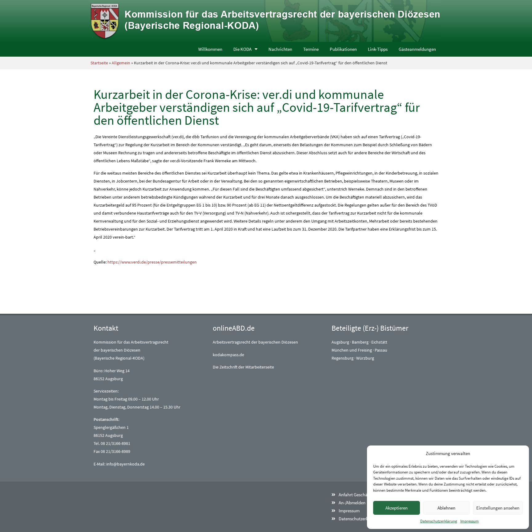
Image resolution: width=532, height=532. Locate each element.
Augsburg (340, 342)
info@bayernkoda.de (125, 464)
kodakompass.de (228, 354)
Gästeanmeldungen (417, 49)
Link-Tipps (378, 49)
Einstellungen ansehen (497, 508)
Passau (381, 350)
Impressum (469, 521)
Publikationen (343, 49)
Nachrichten (280, 49)
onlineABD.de (234, 328)
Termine (311, 49)
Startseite (99, 63)
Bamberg (360, 342)
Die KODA (242, 49)
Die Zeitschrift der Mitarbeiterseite (243, 367)
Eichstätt (379, 342)
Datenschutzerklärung (438, 521)
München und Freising (352, 350)
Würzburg (365, 358)
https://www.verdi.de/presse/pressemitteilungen (152, 262)
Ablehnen (446, 508)
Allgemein (121, 63)
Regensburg (342, 358)
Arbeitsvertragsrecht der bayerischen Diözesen (255, 342)
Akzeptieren (396, 508)
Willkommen (210, 49)
